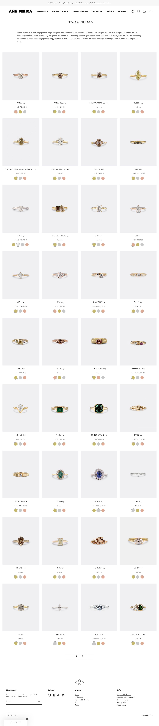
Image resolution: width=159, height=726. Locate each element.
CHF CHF (11, 715)
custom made (32, 39)
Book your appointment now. (102, 2)
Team (77, 695)
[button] (42, 11)
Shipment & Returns (124, 695)
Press (77, 705)
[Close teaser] (27, 719)
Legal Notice (121, 705)
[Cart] (144, 11)
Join (38, 701)
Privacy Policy (121, 702)
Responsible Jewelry (82, 700)
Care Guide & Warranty (125, 697)
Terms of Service (123, 700)
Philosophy (79, 697)
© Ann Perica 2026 (147, 715)
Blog (77, 702)
